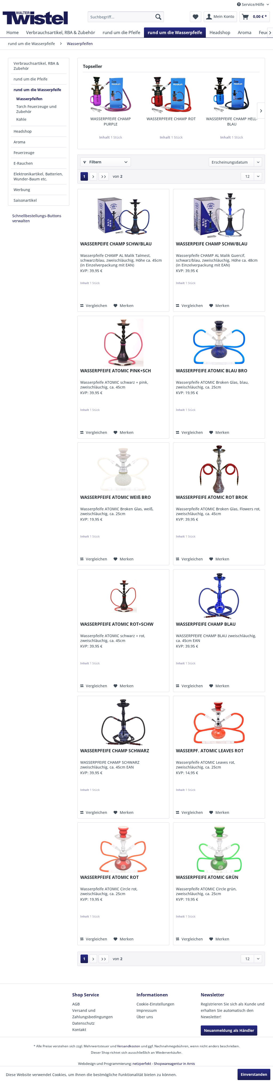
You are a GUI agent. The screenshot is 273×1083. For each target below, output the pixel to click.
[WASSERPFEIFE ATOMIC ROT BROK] (219, 469)
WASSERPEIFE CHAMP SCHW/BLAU (116, 244)
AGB (76, 1004)
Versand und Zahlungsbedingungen (92, 1013)
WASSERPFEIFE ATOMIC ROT (109, 877)
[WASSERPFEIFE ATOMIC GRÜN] (219, 849)
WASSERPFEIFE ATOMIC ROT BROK (212, 497)
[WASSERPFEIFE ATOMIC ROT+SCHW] (123, 596)
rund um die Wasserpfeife (37, 89)
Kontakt (79, 1029)
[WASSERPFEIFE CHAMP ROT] (171, 95)
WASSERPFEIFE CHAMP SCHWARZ (114, 751)
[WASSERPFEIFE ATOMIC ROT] (123, 849)
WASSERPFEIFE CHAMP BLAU (206, 624)
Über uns (144, 1016)
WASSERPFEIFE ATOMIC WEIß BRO (115, 497)
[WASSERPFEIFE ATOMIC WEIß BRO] (123, 469)
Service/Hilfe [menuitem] (253, 4)
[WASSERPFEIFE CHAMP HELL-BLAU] (232, 95)
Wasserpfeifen (29, 98)
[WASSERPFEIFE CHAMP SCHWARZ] (123, 723)
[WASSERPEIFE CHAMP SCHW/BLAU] (123, 216)
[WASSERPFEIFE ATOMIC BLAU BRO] (219, 343)
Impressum (146, 1010)
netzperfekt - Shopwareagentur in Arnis (164, 1063)
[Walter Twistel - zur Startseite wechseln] (35, 18)
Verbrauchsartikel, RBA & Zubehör (36, 66)
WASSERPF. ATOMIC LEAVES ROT (209, 751)
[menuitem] (126, 16)
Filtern (94, 161)
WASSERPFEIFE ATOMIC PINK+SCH (115, 371)
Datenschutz (83, 1023)
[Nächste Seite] (93, 176)
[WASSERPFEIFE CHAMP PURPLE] (110, 95)
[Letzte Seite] (104, 176)
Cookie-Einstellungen (155, 1004)
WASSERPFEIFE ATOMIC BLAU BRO (211, 371)
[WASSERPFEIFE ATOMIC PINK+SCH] (123, 343)
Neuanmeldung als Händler (229, 1030)
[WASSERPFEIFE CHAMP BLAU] (219, 596)
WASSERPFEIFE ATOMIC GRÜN (207, 877)
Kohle (21, 119)
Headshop (23, 131)
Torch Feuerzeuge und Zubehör (36, 109)
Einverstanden (254, 1074)
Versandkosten (128, 1046)
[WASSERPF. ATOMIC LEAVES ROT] (219, 723)
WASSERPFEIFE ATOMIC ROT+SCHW (116, 624)
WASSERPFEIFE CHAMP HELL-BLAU (232, 121)
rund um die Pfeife (30, 79)
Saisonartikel (25, 200)
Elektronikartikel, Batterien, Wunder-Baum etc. (38, 176)
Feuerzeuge (24, 152)
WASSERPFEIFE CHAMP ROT (171, 118)
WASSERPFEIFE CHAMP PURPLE (110, 121)
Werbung (22, 189)
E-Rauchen (23, 163)
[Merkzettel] (195, 16)
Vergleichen (96, 305)
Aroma (19, 141)
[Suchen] (158, 16)
